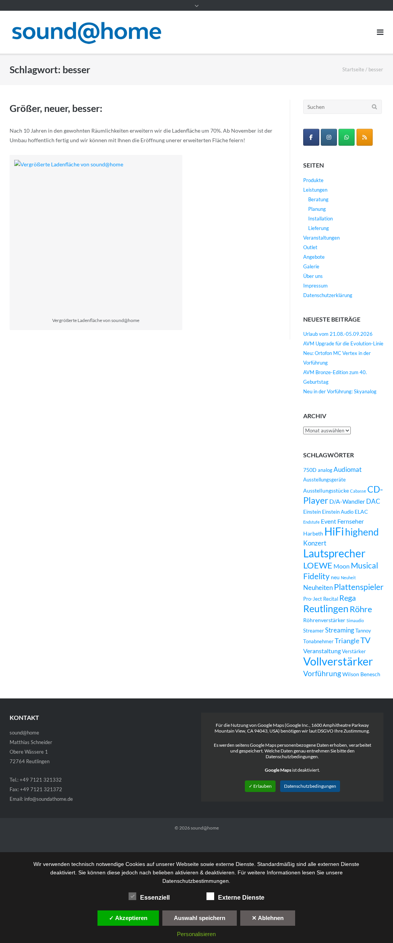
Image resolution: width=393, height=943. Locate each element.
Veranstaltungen (321, 238)
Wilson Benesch (361, 674)
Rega (347, 597)
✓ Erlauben (260, 786)
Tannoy (363, 631)
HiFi (334, 531)
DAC (373, 501)
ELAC (361, 511)
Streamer (313, 631)
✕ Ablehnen (268, 918)
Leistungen (315, 190)
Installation (320, 218)
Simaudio (355, 620)
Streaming (339, 630)
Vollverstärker (338, 661)
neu (335, 577)
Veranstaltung (322, 650)
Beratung (318, 199)
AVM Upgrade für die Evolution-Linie (343, 343)
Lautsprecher (334, 553)
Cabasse (358, 490)
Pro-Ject (312, 599)
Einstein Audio (337, 512)
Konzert (314, 543)
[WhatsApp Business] (347, 137)
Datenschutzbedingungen (310, 786)
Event (328, 521)
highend (362, 531)
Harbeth (313, 533)
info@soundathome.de (48, 799)
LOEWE (317, 565)
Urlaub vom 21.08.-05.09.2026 (338, 334)
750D (310, 470)
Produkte (313, 180)
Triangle (347, 640)
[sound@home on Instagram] (329, 137)
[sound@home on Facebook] (311, 137)
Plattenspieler (358, 586)
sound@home (205, 828)
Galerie (311, 266)
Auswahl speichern (199, 918)
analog (325, 470)
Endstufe (311, 521)
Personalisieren (196, 934)
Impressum (315, 286)
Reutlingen (325, 608)
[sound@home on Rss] (365, 137)
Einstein (312, 512)
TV (365, 640)
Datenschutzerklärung (327, 295)
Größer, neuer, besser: (56, 108)
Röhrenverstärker (324, 620)
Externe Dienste (241, 897)
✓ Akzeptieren (128, 918)
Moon (342, 566)
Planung (317, 209)
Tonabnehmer (318, 641)
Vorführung (322, 673)
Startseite (353, 69)
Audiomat (348, 469)
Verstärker (354, 651)
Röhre (361, 609)
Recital (330, 599)
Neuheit (348, 577)
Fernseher (350, 521)
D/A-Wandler (347, 501)
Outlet (310, 247)
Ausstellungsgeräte (324, 480)
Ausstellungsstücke (326, 490)
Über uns (313, 276)
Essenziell (155, 897)
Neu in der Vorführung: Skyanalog (339, 391)
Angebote (314, 257)
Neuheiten (318, 587)
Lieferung (318, 228)
